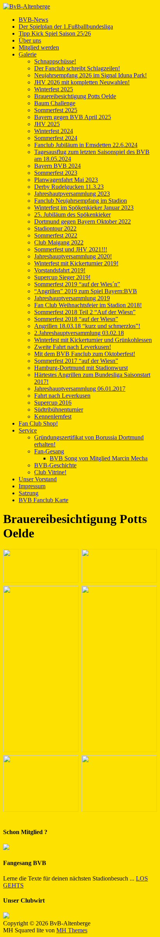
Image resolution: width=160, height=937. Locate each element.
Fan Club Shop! (38, 423)
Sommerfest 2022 (55, 235)
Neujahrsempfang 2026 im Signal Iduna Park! (90, 75)
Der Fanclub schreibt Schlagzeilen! (77, 68)
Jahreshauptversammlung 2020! (73, 256)
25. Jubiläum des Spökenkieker (72, 214)
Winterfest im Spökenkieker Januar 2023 (84, 207)
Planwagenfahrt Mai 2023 (66, 179)
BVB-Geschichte (55, 465)
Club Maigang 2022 (58, 242)
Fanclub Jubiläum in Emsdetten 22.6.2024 (85, 145)
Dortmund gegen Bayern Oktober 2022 (82, 221)
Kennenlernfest (52, 416)
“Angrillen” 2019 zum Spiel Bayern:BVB (85, 291)
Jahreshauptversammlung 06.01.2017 (79, 388)
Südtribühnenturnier (58, 409)
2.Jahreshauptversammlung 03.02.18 (79, 333)
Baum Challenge (54, 103)
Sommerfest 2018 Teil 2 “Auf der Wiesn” (85, 312)
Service (28, 430)
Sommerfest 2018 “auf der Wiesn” (76, 319)
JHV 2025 (47, 124)
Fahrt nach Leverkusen (62, 395)
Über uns (30, 40)
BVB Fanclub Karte (43, 500)
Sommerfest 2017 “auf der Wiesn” (76, 360)
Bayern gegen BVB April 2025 (72, 117)
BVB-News (33, 19)
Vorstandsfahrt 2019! (59, 270)
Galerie (28, 54)
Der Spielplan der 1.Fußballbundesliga (66, 26)
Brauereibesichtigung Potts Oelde (75, 96)
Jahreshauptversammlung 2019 (72, 298)
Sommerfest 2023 (55, 172)
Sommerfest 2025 (55, 110)
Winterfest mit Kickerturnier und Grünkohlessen (93, 340)
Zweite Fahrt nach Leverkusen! (72, 347)
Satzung (28, 493)
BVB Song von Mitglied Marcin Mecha (99, 458)
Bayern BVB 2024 (57, 165)
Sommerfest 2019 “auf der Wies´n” (77, 284)
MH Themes (71, 930)
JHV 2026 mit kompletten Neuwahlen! (82, 82)
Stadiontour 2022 (55, 228)
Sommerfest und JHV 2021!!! (70, 249)
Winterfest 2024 (53, 131)
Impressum (32, 486)
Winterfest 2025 (53, 89)
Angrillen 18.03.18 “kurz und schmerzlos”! (87, 326)
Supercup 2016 (52, 402)
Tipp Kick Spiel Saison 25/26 (55, 33)
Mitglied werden (39, 47)
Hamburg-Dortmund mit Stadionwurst (81, 367)
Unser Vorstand (38, 479)
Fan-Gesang (49, 451)
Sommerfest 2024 (55, 138)
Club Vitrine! (50, 472)
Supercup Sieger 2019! (62, 277)
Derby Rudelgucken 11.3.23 (69, 186)
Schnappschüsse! (55, 61)
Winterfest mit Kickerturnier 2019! (76, 263)
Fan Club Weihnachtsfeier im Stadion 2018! (88, 305)
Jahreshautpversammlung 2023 (72, 193)
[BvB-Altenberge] (80, 6)
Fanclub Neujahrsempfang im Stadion (80, 200)
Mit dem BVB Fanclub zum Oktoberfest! (84, 354)
